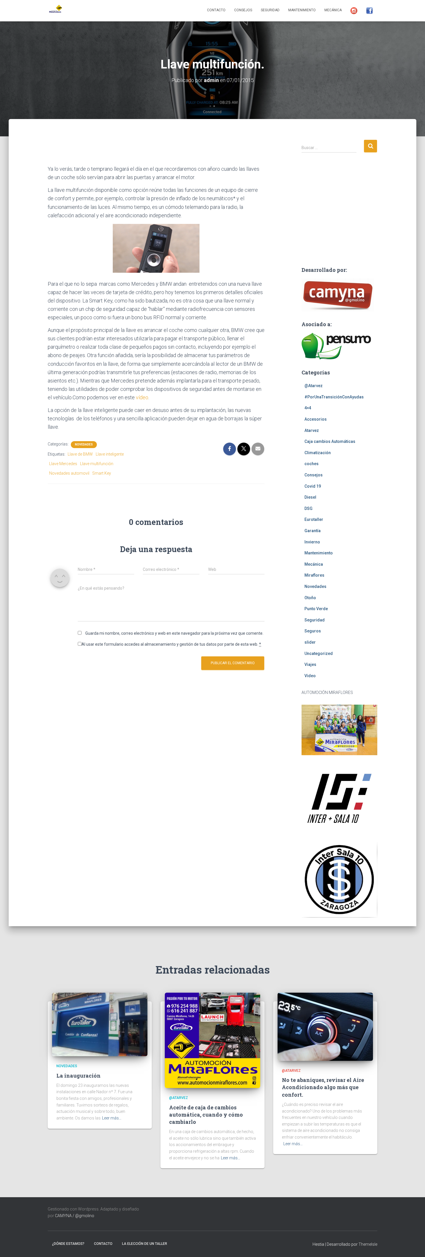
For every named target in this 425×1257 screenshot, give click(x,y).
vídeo (142, 397)
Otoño (310, 597)
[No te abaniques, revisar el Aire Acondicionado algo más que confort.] (325, 1026)
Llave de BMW (80, 454)
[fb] (369, 10)
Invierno (312, 542)
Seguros (312, 631)
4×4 (307, 408)
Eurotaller (313, 519)
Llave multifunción (96, 463)
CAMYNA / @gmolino (74, 1215)
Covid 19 (312, 486)
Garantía (312, 530)
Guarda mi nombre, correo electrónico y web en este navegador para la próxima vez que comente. (174, 633)
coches (311, 463)
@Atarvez (313, 385)
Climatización (317, 452)
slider (310, 642)
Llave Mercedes (63, 463)
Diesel (310, 497)
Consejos (243, 10)
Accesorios (315, 419)
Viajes (310, 664)
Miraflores (314, 575)
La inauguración (78, 1075)
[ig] (354, 10)
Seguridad (270, 10)
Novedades (84, 444)
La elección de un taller (144, 1244)
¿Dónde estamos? (68, 1244)
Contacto (216, 10)
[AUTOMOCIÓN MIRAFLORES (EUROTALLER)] (54, 10)
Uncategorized (318, 653)
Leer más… (111, 1118)
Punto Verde (316, 608)
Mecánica (333, 10)
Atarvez (311, 430)
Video (310, 675)
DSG (308, 508)
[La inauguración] (99, 1024)
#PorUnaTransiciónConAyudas (334, 397)
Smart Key (101, 473)
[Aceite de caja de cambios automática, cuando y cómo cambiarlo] (212, 1040)
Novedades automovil (69, 473)
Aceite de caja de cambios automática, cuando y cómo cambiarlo (206, 1114)
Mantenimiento (302, 10)
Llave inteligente (110, 454)
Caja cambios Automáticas (329, 441)
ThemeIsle (368, 1244)
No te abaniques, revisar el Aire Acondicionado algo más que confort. (323, 1087)
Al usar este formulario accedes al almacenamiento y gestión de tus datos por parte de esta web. (171, 644)
